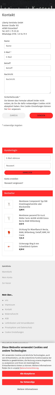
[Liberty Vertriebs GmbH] (27, 4)
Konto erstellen (11, 179)
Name (7, 41)
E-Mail (7, 52)
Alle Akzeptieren (27, 374)
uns (6, 300)
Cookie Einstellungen (14, 332)
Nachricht (8, 74)
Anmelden (27, 173)
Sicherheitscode (11, 97)
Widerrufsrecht (11, 314)
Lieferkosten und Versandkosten (19, 323)
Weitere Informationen (27, 389)
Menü (4, 4)
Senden (41, 115)
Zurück (14, 115)
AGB (6, 318)
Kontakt (8, 309)
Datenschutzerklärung (29, 368)
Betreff (7, 63)
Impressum (10, 305)
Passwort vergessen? (13, 183)
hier (9, 109)
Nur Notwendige (27, 382)
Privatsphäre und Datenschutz (18, 327)
